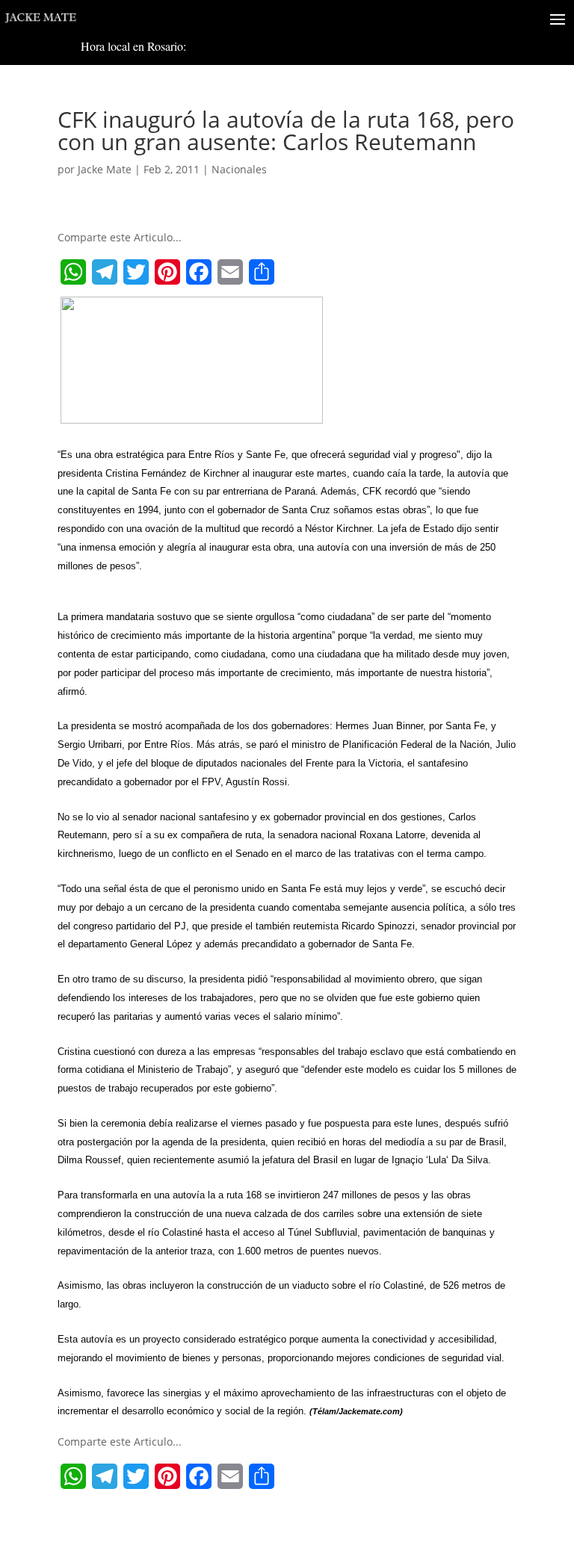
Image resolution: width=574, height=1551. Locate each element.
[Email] (230, 272)
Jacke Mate (105, 169)
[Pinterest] (167, 272)
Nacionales (239, 169)
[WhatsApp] (73, 272)
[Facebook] (199, 272)
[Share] (261, 272)
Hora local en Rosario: (133, 46)
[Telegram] (104, 272)
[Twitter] (136, 272)
